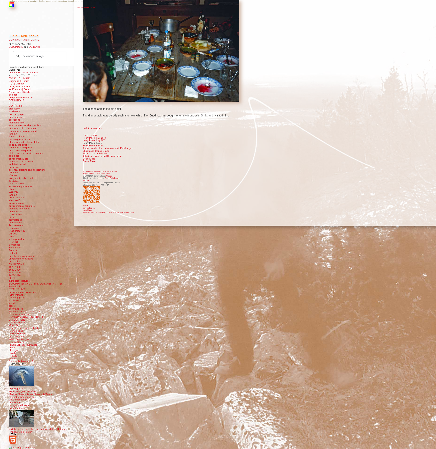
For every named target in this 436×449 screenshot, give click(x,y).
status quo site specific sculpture (26, 153)
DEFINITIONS (16, 100)
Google (109, 176)
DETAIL (13, 233)
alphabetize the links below (23, 72)
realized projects (18, 114)
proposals (14, 167)
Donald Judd (89, 158)
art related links (17, 408)
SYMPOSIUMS (17, 289)
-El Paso (13, 172)
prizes (12, 347)
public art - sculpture (20, 150)
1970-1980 (15, 267)
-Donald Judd (16, 331)
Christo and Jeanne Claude (96, 151)
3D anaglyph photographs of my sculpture (100, 171)
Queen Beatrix (90, 135)
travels (12, 353)
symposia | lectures (19, 281)
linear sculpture (17, 136)
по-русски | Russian (19, 86)
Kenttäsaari (15, 247)
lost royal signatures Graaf (23, 391)
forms (12, 217)
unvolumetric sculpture (21, 258)
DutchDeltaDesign (112, 178)
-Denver (13, 175)
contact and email (24, 39)
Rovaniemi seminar (19, 314)
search (12, 358)
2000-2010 (15, 275)
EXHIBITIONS (16, 264)
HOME (85, 205)
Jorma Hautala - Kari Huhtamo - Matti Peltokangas (108, 148)
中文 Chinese (17, 83)
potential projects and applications (27, 170)
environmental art (18, 158)
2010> (12, 278)
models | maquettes (19, 208)
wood (12, 303)
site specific (15, 200)
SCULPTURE (16, 47)
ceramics (14, 228)
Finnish (25, 81)
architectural (15, 211)
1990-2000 (15, 272)
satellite (13, 183)
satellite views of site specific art (26, 125)
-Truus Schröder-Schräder (23, 345)
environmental (16, 203)
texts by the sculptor (19, 145)
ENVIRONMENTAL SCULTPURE (26, 317)
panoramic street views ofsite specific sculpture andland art (23, 131)
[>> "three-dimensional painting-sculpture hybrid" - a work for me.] (161, 51)
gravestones (15, 220)
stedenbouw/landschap (21, 397)
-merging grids (17, 297)
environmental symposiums (23, 292)
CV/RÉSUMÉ (16, 106)
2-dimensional (16, 225)
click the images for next (86, 7)
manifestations (17, 122)
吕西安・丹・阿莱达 (19, 78)
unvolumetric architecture (22, 256)
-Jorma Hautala (17, 333)
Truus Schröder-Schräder (95, 153)
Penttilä (86, 180)
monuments (15, 222)
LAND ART (34, 47)
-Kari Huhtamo (17, 336)
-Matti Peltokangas (19, 339)
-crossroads (15, 300)
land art (13, 195)
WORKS (13, 192)
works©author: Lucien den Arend (96, 173)
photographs (15, 350)
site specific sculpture (20, 147)
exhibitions (14, 111)
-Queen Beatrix (17, 322)
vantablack (87, 210)
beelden (13, 94)
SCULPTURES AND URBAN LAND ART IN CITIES (36, 283)
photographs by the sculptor (24, 142)
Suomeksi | (15, 81)
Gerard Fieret (89, 161)
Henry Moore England (93, 145)
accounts (14, 181)
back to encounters (92, 128)
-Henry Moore (16, 342)
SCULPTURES (17, 231)
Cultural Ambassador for (22, 361)
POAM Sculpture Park (20, 186)
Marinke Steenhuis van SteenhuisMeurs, (30, 394)
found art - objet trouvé (21, 161)
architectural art (17, 164)
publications (15, 117)
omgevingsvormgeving (21, 97)
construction (15, 214)
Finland (13, 253)
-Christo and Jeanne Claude (24, 328)
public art (14, 156)
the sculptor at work (19, 139)
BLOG (12, 103)
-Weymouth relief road (21, 178)
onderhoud (15, 402)
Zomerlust (14, 244)
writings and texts (18, 239)
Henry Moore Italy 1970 (94, 138)
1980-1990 (15, 270)
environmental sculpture (22, 206)
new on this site (89, 208)
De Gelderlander (18, 399)
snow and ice (16, 309)
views (21, 183)
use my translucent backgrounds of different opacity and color (108, 212)
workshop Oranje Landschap (24, 311)
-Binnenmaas (16, 295)
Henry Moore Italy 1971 (94, 140)
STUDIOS (14, 242)
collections (14, 120)
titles (11, 189)
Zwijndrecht (15, 286)
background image (19, 405)
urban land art (16, 197)
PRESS (13, 356)
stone (12, 306)
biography (14, 108)
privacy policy (16, 388)
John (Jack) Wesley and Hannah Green (102, 156)
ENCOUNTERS (17, 320)
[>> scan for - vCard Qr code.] (92, 195)
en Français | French (20, 89)
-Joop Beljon (15, 325)
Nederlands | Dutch (19, 92)
